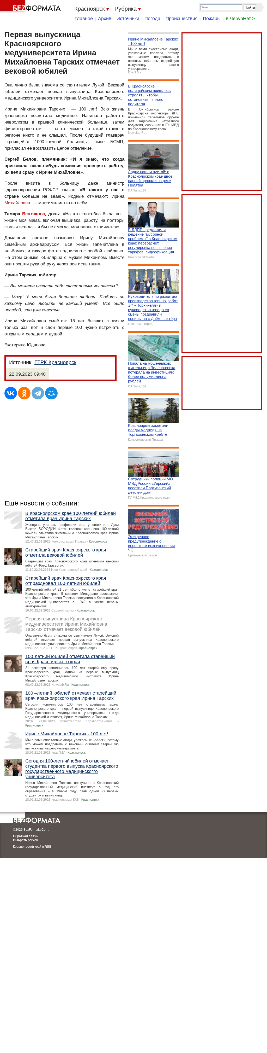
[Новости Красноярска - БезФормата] (31, 6)
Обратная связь (25, 836)
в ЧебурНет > (240, 18)
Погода (152, 18)
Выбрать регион (25, 840)
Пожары (212, 18)
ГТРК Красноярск (55, 362)
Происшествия (182, 18)
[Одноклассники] (24, 393)
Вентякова (33, 213)
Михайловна (17, 202)
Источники (128, 18)
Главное (84, 18)
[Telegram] (38, 393)
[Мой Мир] (51, 393)
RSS (48, 846)
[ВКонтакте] (10, 393)
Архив (104, 18)
